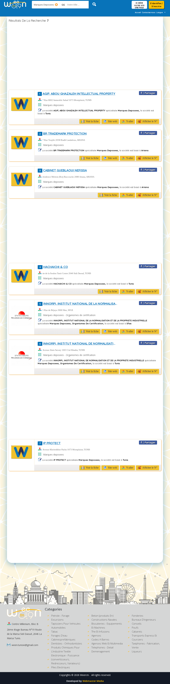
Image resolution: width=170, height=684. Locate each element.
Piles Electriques (60, 667)
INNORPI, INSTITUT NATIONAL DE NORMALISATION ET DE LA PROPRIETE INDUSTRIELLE (78, 343)
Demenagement (100, 651)
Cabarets (137, 631)
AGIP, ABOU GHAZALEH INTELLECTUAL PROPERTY (77, 94)
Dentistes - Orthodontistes (66, 643)
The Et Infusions (100, 631)
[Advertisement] (85, 56)
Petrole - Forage (60, 615)
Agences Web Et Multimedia (107, 643)
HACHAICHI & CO (53, 267)
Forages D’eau (59, 635)
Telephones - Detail (102, 647)
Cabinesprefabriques (63, 639)
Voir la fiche (92, 121)
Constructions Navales (104, 619)
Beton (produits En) (102, 615)
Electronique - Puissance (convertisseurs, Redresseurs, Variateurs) (65, 659)
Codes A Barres (100, 639)
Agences (96, 635)
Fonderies (137, 615)
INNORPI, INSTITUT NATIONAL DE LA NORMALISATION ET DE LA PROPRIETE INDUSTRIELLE (78, 304)
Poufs (135, 627)
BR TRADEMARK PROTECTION (63, 133)
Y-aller (129, 121)
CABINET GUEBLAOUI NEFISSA (63, 170)
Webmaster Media (93, 681)
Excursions (57, 619)
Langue (159, 12)
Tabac (54, 631)
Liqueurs (137, 651)
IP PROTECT (50, 443)
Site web (112, 121)
